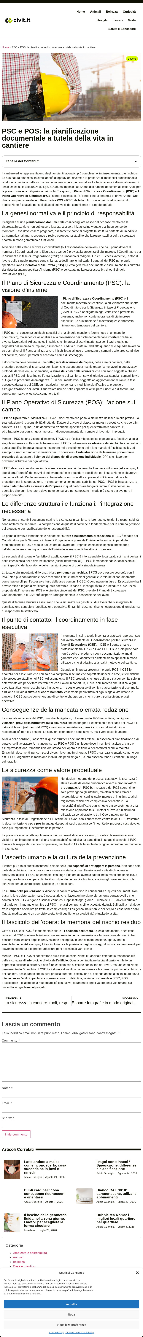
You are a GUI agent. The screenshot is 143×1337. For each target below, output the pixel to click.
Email (7, 1102)
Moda (132, 20)
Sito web (8, 1117)
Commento (11, 1040)
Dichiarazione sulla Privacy (80, 1332)
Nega (71, 1314)
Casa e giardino (24, 1266)
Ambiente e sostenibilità (30, 1253)
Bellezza (112, 11)
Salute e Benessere (122, 28)
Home (81, 11)
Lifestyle (101, 20)
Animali (95, 11)
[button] (137, 1273)
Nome (7, 1087)
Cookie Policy (56, 1332)
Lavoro (118, 20)
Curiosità (129, 11)
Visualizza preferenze (71, 1325)
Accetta (71, 1304)
